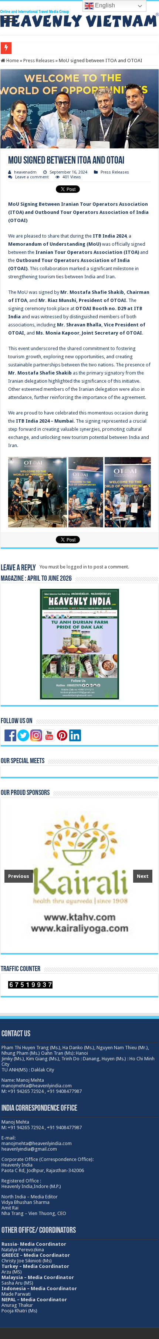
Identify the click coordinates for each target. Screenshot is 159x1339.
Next (143, 876)
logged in (77, 567)
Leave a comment (32, 177)
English (104, 5)
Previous (18, 876)
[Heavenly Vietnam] (79, 17)
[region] (78, 875)
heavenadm (25, 172)
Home (12, 60)
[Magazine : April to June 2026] (79, 644)
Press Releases (38, 60)
